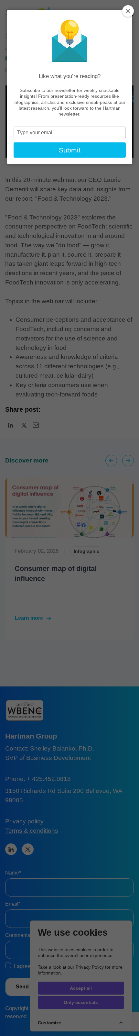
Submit (69, 150)
